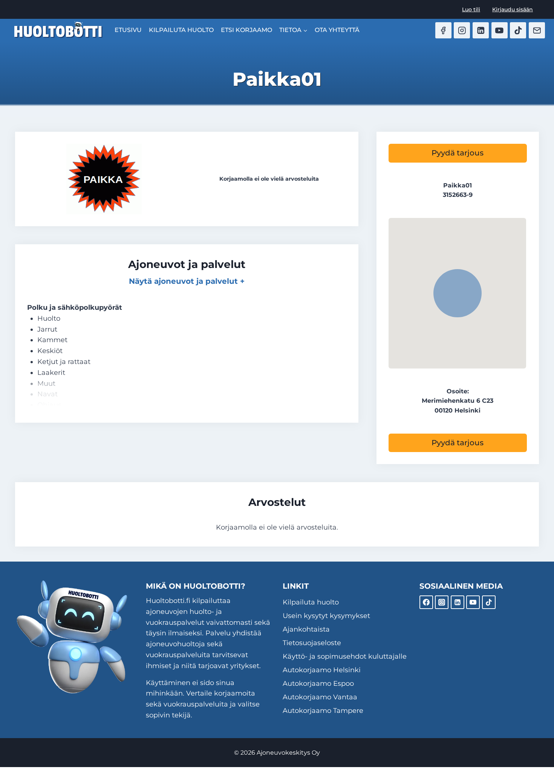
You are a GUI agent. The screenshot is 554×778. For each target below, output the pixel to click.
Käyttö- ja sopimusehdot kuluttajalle (345, 656)
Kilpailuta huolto (181, 29)
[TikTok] (518, 30)
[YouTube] (499, 30)
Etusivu (128, 29)
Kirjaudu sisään (512, 9)
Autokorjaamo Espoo (318, 683)
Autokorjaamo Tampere (323, 710)
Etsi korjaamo (246, 29)
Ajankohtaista (306, 629)
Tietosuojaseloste (312, 643)
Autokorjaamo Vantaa (320, 697)
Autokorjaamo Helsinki (322, 670)
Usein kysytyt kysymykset (326, 616)
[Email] (537, 30)
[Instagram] (462, 30)
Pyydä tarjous (458, 152)
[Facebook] (443, 30)
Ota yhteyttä (337, 29)
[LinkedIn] (481, 30)
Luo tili (471, 9)
